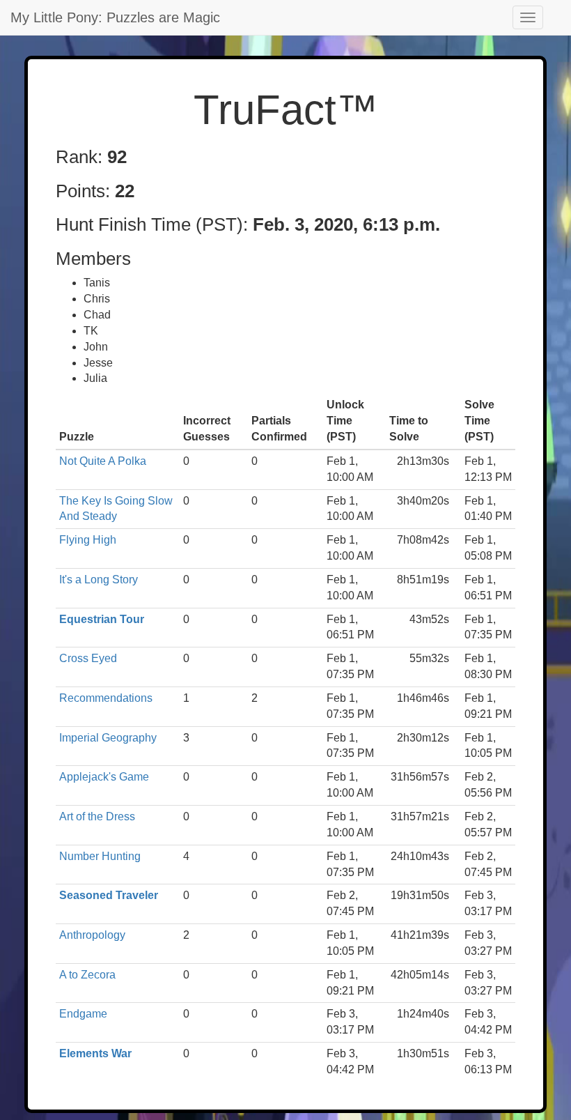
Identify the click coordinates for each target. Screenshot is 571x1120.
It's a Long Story (98, 579)
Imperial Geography (108, 738)
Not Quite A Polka (102, 461)
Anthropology (92, 935)
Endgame (83, 1014)
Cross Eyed (88, 658)
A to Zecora (87, 975)
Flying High (87, 540)
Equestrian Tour (101, 619)
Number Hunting (100, 856)
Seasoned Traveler (108, 895)
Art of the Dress (97, 816)
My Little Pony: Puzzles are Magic (115, 17)
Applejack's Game (104, 777)
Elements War (95, 1053)
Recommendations (105, 698)
